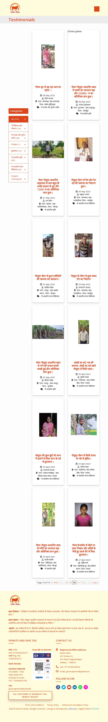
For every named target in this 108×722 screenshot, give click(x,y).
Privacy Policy (53, 705)
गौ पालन (14, 144)
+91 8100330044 (72, 667)
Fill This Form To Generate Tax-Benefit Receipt (30, 695)
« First (55, 582)
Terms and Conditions (34, 705)
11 (78, 582)
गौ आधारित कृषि (16, 157)
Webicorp (72, 708)
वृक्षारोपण (14, 151)
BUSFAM (95, 708)
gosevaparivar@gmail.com (78, 671)
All (12, 119)
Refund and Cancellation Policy (75, 705)
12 (83, 582)
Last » (95, 582)
